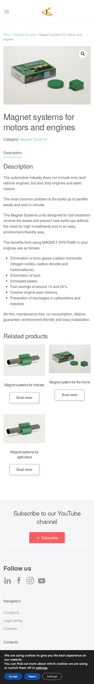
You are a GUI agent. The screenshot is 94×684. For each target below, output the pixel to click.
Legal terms (12, 620)
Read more (24, 397)
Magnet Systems (25, 34)
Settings (52, 676)
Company (11, 612)
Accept (13, 676)
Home (7, 34)
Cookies (10, 628)
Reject (32, 676)
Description (12, 152)
